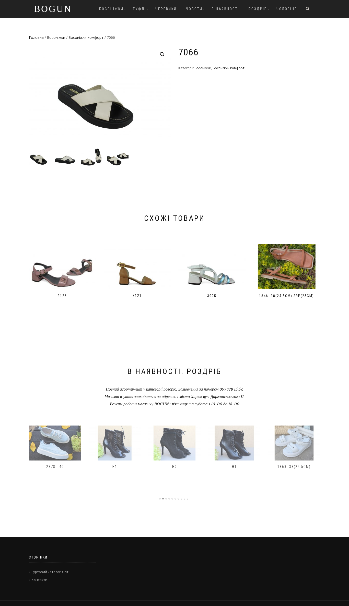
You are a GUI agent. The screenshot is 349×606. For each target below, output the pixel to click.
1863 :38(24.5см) (294, 467)
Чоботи (194, 9)
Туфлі (139, 9)
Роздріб (258, 9)
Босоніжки (111, 9)
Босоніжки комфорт (85, 37)
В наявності (225, 9)
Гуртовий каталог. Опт (50, 571)
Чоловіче (286, 9)
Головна (36, 37)
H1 (114, 467)
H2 (174, 467)
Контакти (39, 579)
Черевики (166, 9)
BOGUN (53, 9)
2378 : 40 (55, 467)
